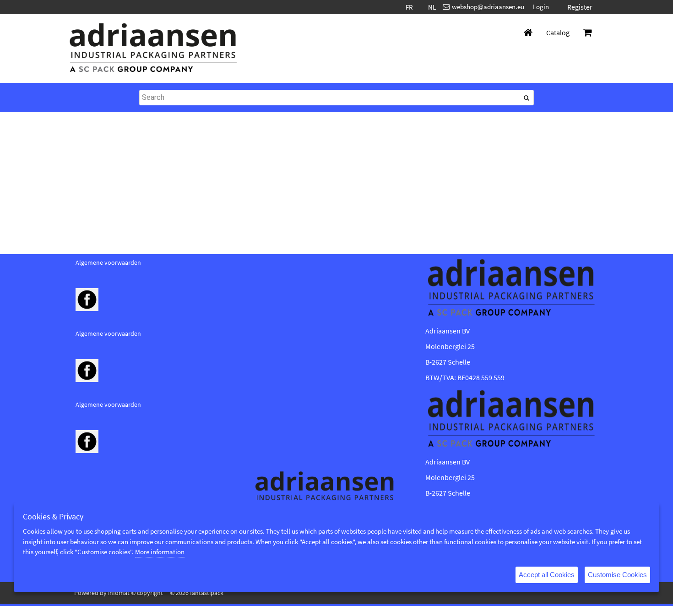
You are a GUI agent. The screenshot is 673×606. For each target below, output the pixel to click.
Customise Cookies (617, 575)
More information (160, 551)
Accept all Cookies (547, 575)
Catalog (558, 32)
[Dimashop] (153, 48)
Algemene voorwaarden (108, 262)
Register (579, 6)
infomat (119, 593)
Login (541, 6)
